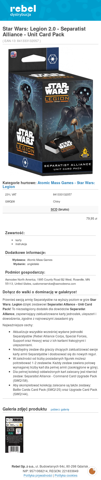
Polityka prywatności (38, 475)
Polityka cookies (66, 475)
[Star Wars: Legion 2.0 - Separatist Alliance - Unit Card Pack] (14, 434)
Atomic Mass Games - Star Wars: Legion (49, 184)
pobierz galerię (60, 409)
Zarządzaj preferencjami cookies (92, 470)
